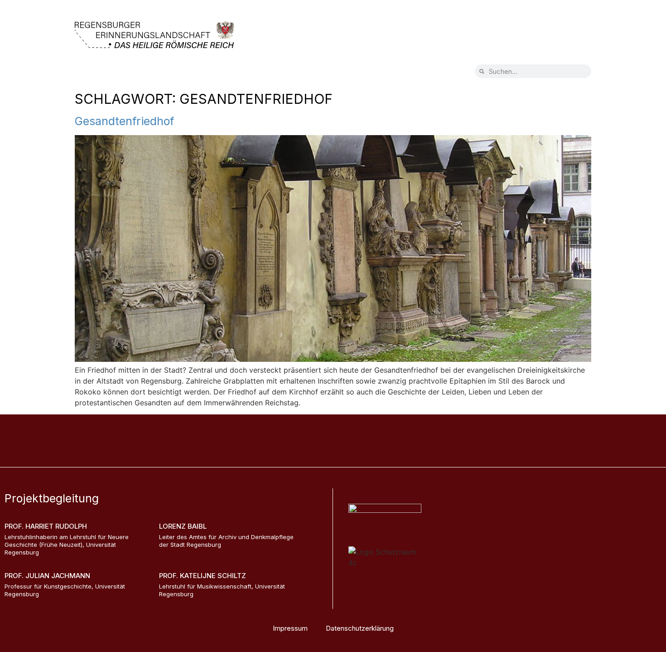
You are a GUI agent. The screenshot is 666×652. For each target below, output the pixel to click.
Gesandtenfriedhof (124, 121)
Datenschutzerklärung (360, 628)
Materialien (279, 73)
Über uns (178, 73)
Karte (94, 73)
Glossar (227, 73)
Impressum (290, 628)
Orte (133, 73)
